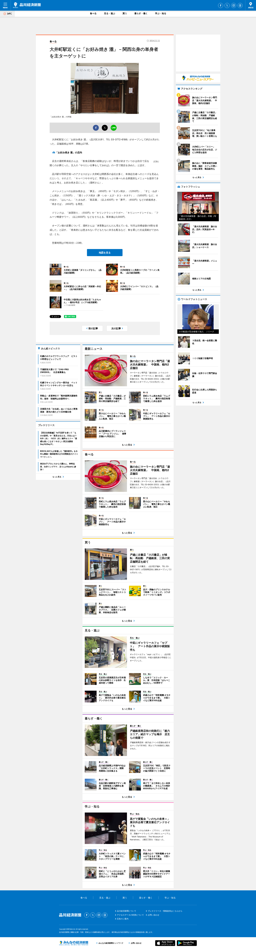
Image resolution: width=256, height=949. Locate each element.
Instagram (233, 5)
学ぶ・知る (160, 13)
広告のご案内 (122, 919)
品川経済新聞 (27, 5)
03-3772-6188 (119, 139)
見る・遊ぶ (109, 13)
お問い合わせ (153, 915)
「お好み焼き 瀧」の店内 (68, 152)
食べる (93, 13)
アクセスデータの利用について (130, 915)
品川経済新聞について (126, 911)
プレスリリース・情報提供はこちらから (165, 911)
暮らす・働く (141, 13)
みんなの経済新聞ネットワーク (73, 943)
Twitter (227, 5)
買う (125, 13)
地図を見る (105, 252)
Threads (240, 5)
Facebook (220, 5)
